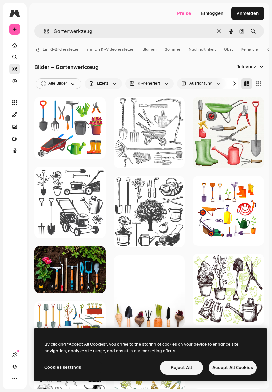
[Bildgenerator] (14, 126)
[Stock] (14, 69)
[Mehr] (14, 378)
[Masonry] (246, 83)
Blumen (149, 49)
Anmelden (248, 13)
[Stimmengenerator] (14, 150)
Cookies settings (62, 367)
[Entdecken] (14, 81)
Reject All (181, 367)
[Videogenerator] (14, 138)
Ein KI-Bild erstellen (61, 49)
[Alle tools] (14, 102)
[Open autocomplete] (44, 31)
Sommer (173, 49)
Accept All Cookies (232, 367)
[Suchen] (14, 57)
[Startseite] (14, 45)
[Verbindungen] (14, 354)
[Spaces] (14, 114)
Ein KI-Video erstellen (114, 49)
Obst (228, 49)
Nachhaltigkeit (202, 49)
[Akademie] (14, 366)
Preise (184, 13)
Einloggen (212, 13)
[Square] (258, 83)
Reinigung (250, 49)
